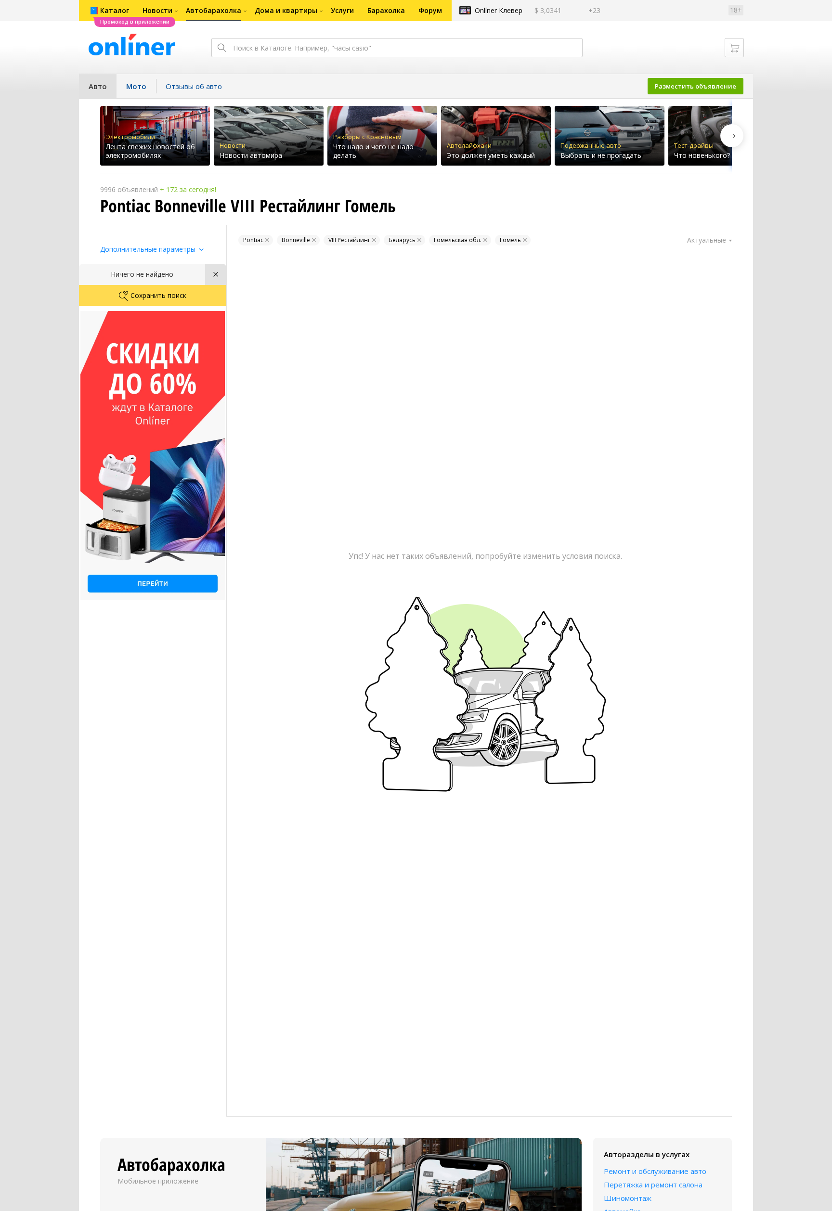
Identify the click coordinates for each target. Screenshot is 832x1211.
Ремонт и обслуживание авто (655, 1171)
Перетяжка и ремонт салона (653, 1184)
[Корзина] (734, 47)
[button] (731, 135)
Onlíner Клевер (498, 10)
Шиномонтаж (627, 1198)
